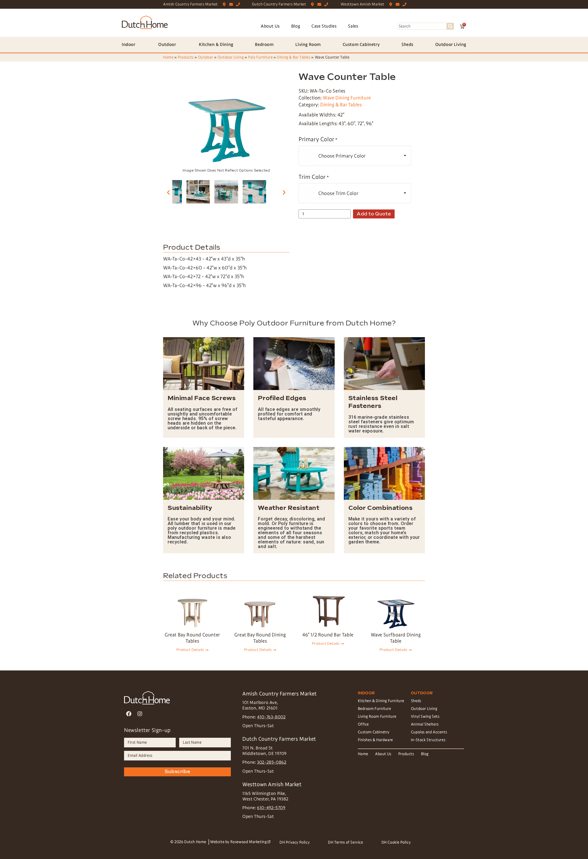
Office (363, 724)
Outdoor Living (231, 57)
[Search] (450, 26)
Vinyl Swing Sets (425, 716)
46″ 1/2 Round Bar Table (327, 635)
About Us (270, 26)
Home (168, 57)
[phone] (239, 4)
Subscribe (177, 771)
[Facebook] (128, 713)
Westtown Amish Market (362, 4)
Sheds (416, 700)
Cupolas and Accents (429, 732)
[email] (232, 4)
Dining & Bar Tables (293, 57)
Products (186, 57)
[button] (168, 192)
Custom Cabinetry (374, 732)
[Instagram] (139, 713)
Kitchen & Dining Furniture (381, 700)
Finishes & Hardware (375, 739)
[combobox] (422, 26)
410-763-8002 (271, 717)
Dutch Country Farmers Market (279, 4)
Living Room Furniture (377, 716)
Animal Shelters (425, 724)
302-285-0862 (271, 762)
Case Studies (323, 26)
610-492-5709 (271, 808)
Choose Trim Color (338, 193)
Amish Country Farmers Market (190, 4)
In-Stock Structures (428, 739)
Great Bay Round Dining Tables (260, 638)
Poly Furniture (260, 57)
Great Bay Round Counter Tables (192, 638)
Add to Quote (374, 214)
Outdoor (205, 57)
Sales (353, 26)
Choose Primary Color (342, 156)
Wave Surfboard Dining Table (396, 638)
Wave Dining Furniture (347, 98)
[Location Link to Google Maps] (225, 4)
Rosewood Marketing (250, 841)
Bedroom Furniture (374, 708)
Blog (295, 26)
